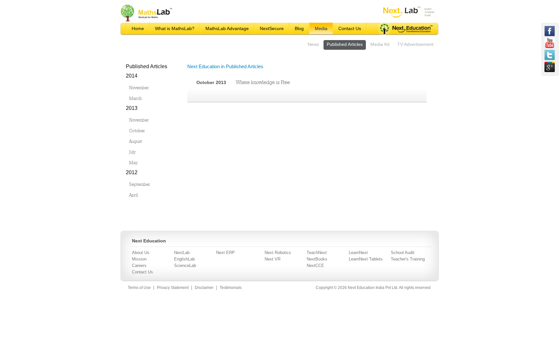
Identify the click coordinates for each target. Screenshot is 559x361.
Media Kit (379, 44)
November (139, 87)
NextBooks (317, 259)
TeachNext (317, 252)
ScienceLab (185, 265)
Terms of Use (139, 287)
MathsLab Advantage (227, 28)
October (137, 130)
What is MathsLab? (174, 28)
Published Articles (345, 44)
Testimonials (231, 287)
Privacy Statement (173, 287)
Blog (299, 28)
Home (138, 28)
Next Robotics (278, 252)
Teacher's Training (408, 259)
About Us (140, 252)
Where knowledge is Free (263, 82)
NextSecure (272, 28)
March (135, 98)
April (133, 194)
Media (321, 28)
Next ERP (225, 252)
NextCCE (315, 265)
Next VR (272, 259)
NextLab (182, 252)
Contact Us (349, 28)
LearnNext (358, 252)
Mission (139, 259)
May (133, 162)
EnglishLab (184, 259)
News (313, 44)
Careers (139, 265)
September (139, 184)
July (132, 151)
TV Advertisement (415, 44)
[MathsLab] (146, 21)
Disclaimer (204, 287)
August (135, 141)
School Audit (402, 252)
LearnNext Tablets (366, 259)
